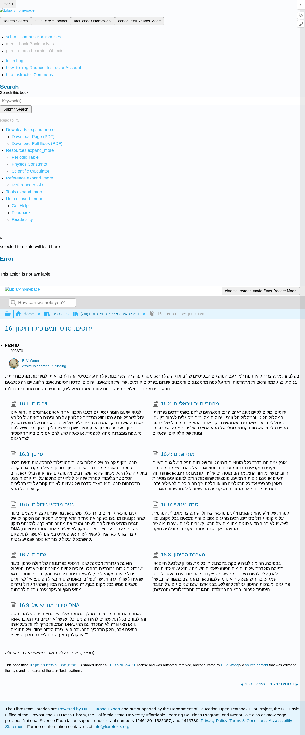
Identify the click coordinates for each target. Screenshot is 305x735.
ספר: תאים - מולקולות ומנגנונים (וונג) (110, 314)
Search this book (14, 93)
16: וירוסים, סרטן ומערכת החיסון (54, 665)
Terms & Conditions (248, 720)
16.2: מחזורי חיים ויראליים (190, 404)
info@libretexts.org (110, 726)
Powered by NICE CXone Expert (89, 709)
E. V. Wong (30, 360)
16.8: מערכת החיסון (183, 555)
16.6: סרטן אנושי (179, 504)
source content (256, 665)
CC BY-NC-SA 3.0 (121, 665)
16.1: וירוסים (33, 404)
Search (13, 303)
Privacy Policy (214, 720)
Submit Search (15, 109)
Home (29, 314)
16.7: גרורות (32, 555)
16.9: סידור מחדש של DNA (49, 605)
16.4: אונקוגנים (177, 454)
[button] (21, 212)
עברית (57, 314)
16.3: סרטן (31, 454)
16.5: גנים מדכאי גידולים (46, 504)
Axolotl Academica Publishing (44, 366)
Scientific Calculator (30, 171)
